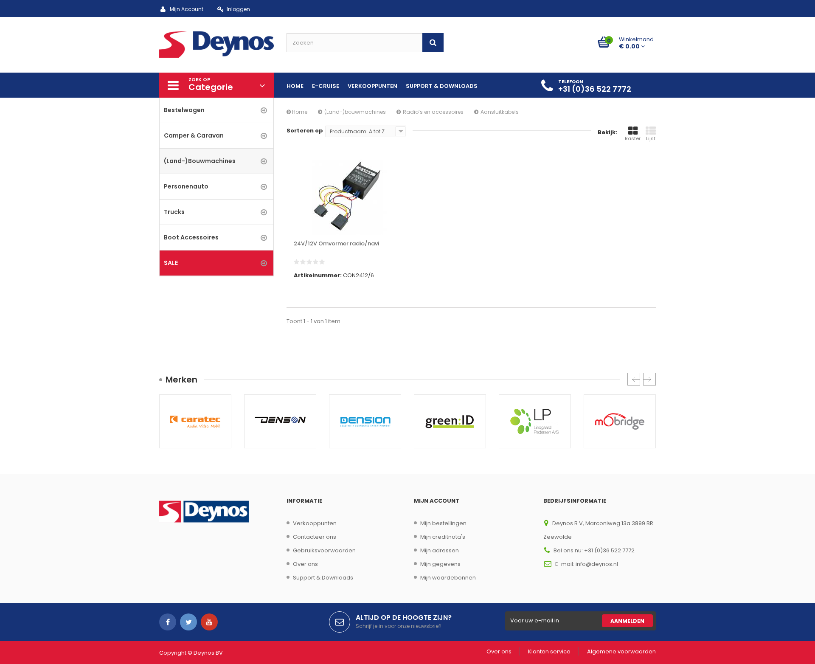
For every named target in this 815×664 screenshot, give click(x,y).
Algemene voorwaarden (621, 651)
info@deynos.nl (597, 564)
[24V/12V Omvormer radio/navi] (348, 197)
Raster (633, 138)
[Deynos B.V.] (216, 44)
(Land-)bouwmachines (355, 111)
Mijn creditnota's (442, 537)
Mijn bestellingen (443, 523)
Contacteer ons (314, 537)
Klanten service (549, 651)
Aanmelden (627, 621)
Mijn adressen (439, 550)
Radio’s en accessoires (433, 111)
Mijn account (436, 501)
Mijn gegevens (440, 564)
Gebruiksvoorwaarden (324, 550)
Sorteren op (305, 131)
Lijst (650, 138)
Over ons (305, 564)
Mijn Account (186, 9)
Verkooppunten (315, 523)
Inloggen (238, 9)
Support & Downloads (323, 578)
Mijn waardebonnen (448, 578)
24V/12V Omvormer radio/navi (336, 244)
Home (299, 111)
